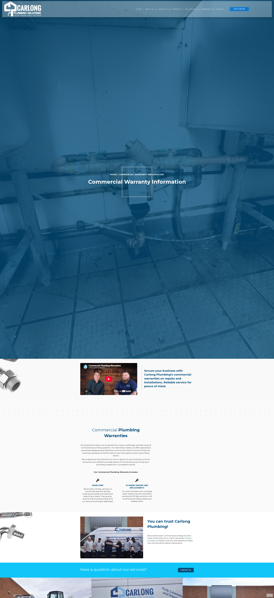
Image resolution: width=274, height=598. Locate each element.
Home (139, 9)
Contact (220, 9)
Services (163, 9)
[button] (155, 9)
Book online (239, 9)
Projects (177, 9)
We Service (190, 9)
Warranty (206, 9)
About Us (149, 9)
